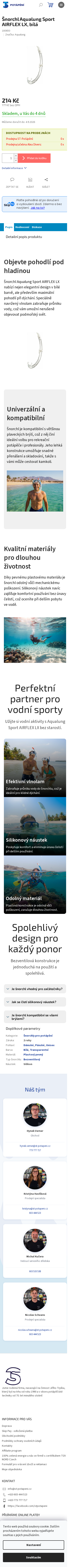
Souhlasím (33, 1557)
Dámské (29, 1045)
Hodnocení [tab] (22, 227)
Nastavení (33, 1545)
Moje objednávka (12, 1469)
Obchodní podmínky (13, 1436)
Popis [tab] (9, 227)
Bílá (26, 1050)
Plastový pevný (33, 1055)
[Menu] (61, 5)
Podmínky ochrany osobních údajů (21, 1441)
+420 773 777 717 (17, 1500)
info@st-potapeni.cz (20, 1489)
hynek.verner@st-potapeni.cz (35, 1146)
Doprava (7, 1426)
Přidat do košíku (36, 158)
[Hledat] (41, 5)
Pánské (40, 1045)
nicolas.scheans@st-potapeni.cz (35, 1330)
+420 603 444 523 (17, 1495)
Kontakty (7, 1446)
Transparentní (39, 1050)
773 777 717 (35, 1150)
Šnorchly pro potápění (38, 1036)
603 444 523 (35, 1213)
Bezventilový (32, 1059)
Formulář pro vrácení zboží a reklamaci (24, 1464)
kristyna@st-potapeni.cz (35, 1208)
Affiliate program (12, 1451)
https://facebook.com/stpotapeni (27, 1506)
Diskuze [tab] (37, 227)
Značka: (15, 35)
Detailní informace (12, 168)
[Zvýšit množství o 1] (16, 156)
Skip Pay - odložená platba (17, 1431)
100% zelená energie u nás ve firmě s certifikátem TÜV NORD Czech (34, 1457)
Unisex (50, 1045)
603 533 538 (35, 1271)
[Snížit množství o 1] (16, 160)
